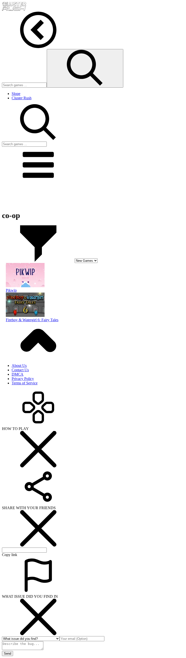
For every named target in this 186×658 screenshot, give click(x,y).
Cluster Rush (21, 98)
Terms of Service (25, 383)
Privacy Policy (23, 379)
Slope (16, 94)
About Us (19, 365)
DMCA (17, 374)
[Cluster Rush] (14, 9)
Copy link (9, 555)
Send (7, 653)
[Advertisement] (93, 195)
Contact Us (20, 370)
